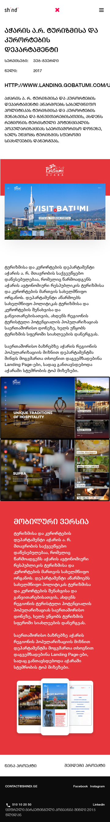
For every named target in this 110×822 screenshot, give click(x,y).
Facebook (80, 786)
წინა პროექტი (21, 765)
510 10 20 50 (21, 804)
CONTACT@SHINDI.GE (21, 786)
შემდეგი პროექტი (84, 765)
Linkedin (99, 804)
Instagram (97, 786)
